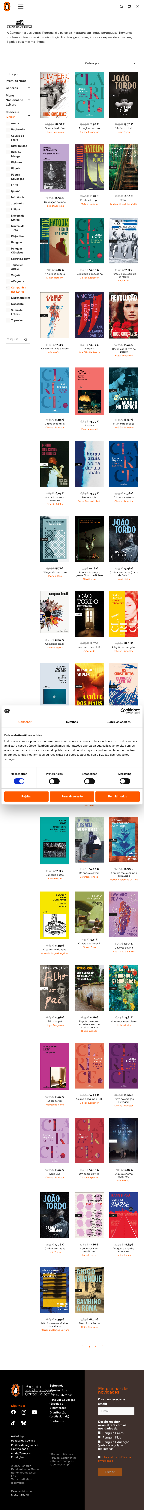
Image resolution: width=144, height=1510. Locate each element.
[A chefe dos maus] (89, 665)
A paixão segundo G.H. (89, 1099)
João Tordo (124, 132)
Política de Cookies (23, 1440)
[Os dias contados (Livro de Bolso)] (123, 518)
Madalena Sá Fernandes (123, 204)
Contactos (57, 1421)
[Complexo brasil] (54, 593)
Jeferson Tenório (89, 877)
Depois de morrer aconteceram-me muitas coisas (89, 1024)
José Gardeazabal (124, 427)
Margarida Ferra (55, 1104)
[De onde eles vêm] (89, 819)
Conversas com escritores (89, 1250)
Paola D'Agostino (55, 206)
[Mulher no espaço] (123, 370)
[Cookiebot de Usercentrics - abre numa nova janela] (123, 711)
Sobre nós (56, 1386)
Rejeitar (26, 796)
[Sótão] (123, 146)
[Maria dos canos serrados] (54, 443)
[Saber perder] (54, 1045)
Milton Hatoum (89, 204)
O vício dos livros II (89, 943)
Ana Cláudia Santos (89, 352)
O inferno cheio (124, 128)
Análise (89, 425)
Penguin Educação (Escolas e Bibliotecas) (62, 1404)
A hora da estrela (124, 497)
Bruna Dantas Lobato (89, 501)
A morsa (89, 348)
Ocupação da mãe (55, 202)
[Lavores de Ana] (123, 894)
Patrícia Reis (55, 576)
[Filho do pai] (54, 967)
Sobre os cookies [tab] (118, 721)
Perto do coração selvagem (124, 1100)
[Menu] (21, 6)
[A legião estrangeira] (123, 593)
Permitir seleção (72, 796)
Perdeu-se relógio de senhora (124, 275)
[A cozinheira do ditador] (54, 295)
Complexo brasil (54, 643)
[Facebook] (13, 1412)
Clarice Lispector (89, 132)
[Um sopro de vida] (89, 1120)
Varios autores (55, 647)
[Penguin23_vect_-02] (61, 1442)
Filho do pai (55, 1021)
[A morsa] (89, 295)
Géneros (12, 88)
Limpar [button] (10, 116)
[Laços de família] (54, 370)
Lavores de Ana (124, 947)
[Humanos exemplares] (123, 967)
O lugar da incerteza (55, 572)
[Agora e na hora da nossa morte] (54, 665)
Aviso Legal (18, 1436)
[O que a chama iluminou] (123, 1120)
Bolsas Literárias (61, 1395)
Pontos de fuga (89, 200)
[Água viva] (54, 1120)
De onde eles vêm (89, 873)
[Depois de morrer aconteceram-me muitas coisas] (89, 967)
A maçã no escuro (89, 128)
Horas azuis (89, 497)
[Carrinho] (129, 6)
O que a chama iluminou (124, 1175)
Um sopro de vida (89, 1173)
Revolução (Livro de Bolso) (124, 350)
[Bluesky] (23, 1423)
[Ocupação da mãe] (54, 146)
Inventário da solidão (89, 647)
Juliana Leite (124, 1025)
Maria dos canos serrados (55, 499)
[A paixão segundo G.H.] (89, 1045)
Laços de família (55, 423)
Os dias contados (54, 1248)
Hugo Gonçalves (55, 132)
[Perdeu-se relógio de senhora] (123, 220)
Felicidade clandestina (89, 273)
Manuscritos (58, 1390)
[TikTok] (13, 1423)
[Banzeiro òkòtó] (54, 819)
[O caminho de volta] (54, 894)
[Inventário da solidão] (89, 593)
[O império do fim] (54, 74)
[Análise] (89, 370)
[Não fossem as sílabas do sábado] (54, 1269)
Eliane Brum (55, 878)
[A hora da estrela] (123, 443)
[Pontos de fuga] (89, 146)
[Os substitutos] (123, 665)
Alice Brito (123, 280)
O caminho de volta (55, 949)
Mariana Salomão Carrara (124, 879)
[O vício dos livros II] (89, 894)
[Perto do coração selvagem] (123, 1045)
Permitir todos (117, 796)
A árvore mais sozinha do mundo (124, 874)
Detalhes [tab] (72, 721)
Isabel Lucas (89, 1255)
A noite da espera (55, 273)
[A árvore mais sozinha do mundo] (123, 819)
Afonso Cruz (55, 352)
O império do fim (55, 128)
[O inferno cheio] (123, 74)
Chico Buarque (89, 1327)
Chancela (12, 114)
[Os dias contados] (54, 1195)
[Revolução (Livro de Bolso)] (123, 295)
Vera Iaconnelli (89, 429)
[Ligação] (138, 6)
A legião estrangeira (124, 647)
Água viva (55, 1173)
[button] (121, 6)
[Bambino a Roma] (89, 1269)
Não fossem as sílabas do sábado (54, 1325)
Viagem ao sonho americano (123, 1250)
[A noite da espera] (54, 220)
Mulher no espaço (123, 423)
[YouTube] (34, 1412)
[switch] (54, 781)
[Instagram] (24, 1412)
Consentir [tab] (25, 721)
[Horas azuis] (89, 443)
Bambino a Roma (89, 1323)
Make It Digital (20, 1494)
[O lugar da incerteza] (54, 518)
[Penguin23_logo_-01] (7, 7)
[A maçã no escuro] (89, 74)
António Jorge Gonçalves (54, 953)
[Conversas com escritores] (89, 1195)
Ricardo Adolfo (55, 504)
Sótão (123, 200)
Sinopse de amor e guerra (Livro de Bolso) (89, 574)
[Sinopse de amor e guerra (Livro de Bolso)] (89, 518)
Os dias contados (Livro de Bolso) (124, 574)
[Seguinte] (102, 1346)
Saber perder (54, 1100)
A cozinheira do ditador (55, 348)
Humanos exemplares (124, 1021)
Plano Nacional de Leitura (14, 100)
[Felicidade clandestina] (89, 220)
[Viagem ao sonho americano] (123, 1195)
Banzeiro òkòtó (55, 874)
